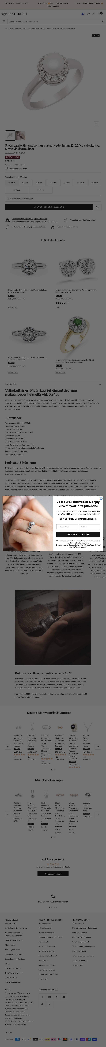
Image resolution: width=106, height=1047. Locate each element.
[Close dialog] (101, 498)
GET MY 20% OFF (78, 534)
